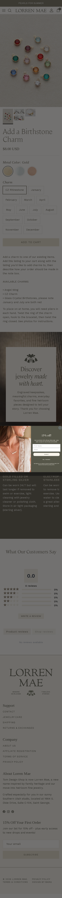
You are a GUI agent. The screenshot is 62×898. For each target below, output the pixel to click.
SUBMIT (46, 454)
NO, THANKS (46, 459)
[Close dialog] (60, 428)
